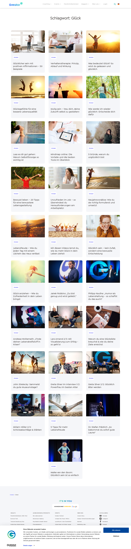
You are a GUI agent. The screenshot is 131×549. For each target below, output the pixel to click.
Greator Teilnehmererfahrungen (86, 518)
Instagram (105, 518)
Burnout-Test (14, 518)
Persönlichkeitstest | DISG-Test (19, 516)
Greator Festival (59, 516)
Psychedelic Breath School (40, 521)
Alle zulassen (116, 530)
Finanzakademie (37, 524)
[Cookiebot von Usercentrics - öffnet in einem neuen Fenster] (11, 545)
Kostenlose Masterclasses (17, 524)
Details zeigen (27, 545)
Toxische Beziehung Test (17, 521)
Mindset (16, 57)
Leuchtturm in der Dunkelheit (63, 521)
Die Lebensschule (38, 516)
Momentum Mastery (38, 518)
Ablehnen (116, 536)
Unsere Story (80, 516)
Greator (12, 494)
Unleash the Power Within (62, 518)
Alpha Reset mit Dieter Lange (63, 524)
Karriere (79, 521)
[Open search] (114, 3)
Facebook (105, 521)
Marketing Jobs (81, 524)
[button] (47, 4)
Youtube (105, 516)
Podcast (105, 524)
